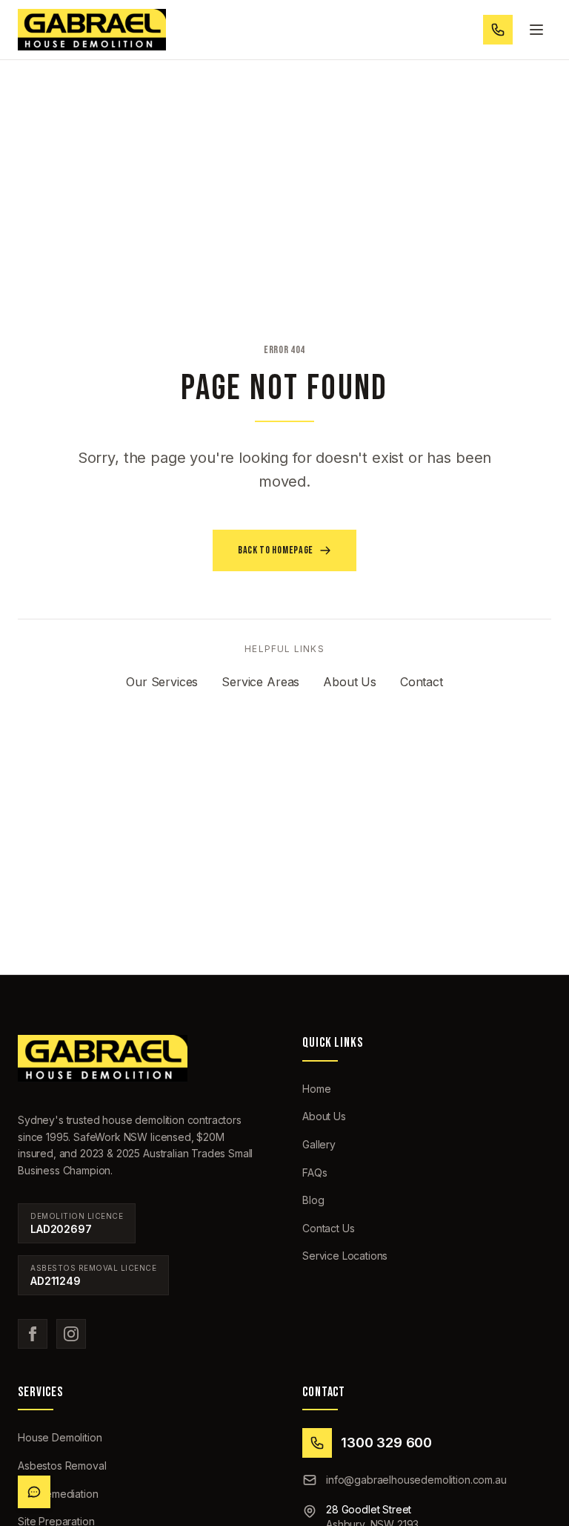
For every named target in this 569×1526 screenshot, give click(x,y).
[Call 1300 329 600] (498, 30)
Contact (421, 681)
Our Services (162, 681)
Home (316, 1088)
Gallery (319, 1144)
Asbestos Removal (62, 1465)
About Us (349, 681)
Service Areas (260, 681)
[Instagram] (71, 1334)
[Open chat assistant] (34, 1492)
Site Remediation (58, 1493)
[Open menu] (536, 30)
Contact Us (328, 1228)
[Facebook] (32, 1334)
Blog (313, 1200)
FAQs (314, 1172)
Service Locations (344, 1255)
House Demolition (60, 1437)
